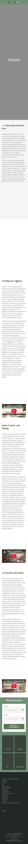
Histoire (4, 781)
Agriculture (5, 786)
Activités (4, 790)
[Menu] (17, 2)
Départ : (6, 715)
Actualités (5, 797)
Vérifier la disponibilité (14, 726)
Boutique (5, 799)
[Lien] (3, 2)
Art (3, 784)
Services (4, 795)
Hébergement (6, 788)
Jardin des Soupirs (8, 793)
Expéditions (5, 792)
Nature (4, 782)
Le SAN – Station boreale (10, 779)
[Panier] (19, 2)
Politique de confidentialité (10, 803)
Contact (4, 801)
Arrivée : (6, 706)
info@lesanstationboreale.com (14, 841)
